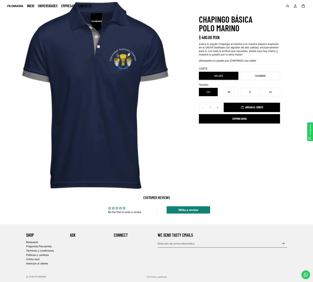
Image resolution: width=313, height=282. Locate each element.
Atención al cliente (37, 263)
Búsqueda (32, 242)
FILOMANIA (40, 276)
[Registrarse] (283, 243)
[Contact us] (305, 274)
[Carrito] (303, 6)
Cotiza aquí (32, 259)
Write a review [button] (188, 210)
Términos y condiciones (40, 250)
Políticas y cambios (37, 254)
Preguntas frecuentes (39, 246)
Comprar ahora (239, 118)
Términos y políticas (156, 276)
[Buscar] (288, 6)
